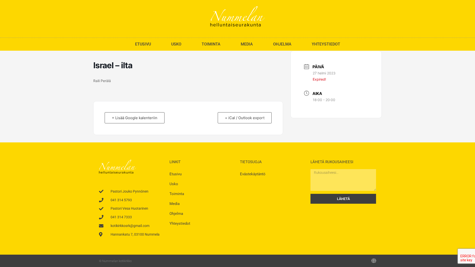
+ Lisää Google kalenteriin (134, 117)
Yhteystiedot (326, 44)
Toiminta (211, 44)
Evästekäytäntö (252, 174)
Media (247, 44)
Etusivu (143, 44)
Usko (176, 44)
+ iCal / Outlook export (244, 117)
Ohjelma (282, 44)
